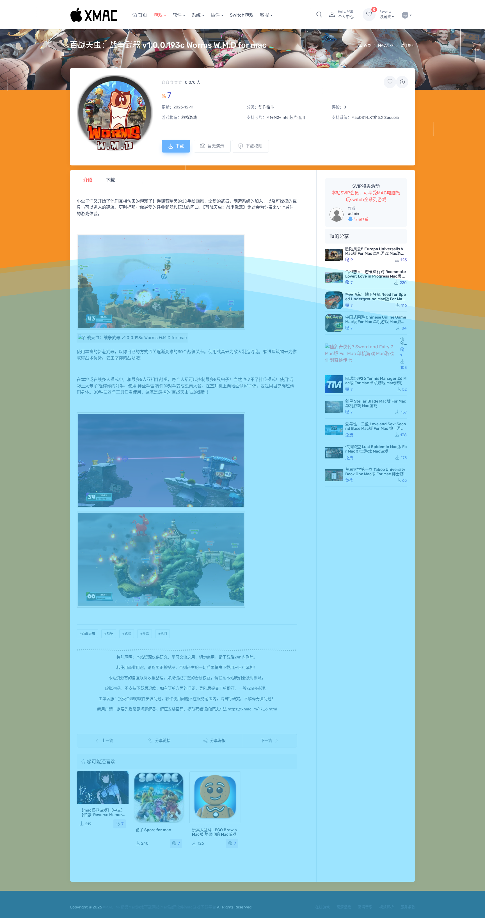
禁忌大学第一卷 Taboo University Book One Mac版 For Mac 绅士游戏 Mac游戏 (375, 474)
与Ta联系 (360, 219)
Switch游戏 (241, 15)
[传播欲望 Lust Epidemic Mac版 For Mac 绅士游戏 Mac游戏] (334, 453)
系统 (196, 15)
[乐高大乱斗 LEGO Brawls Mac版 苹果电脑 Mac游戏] (215, 797)
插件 (215, 15)
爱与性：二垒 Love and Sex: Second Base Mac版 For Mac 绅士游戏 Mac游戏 (375, 428)
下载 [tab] (110, 180)
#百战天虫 (87, 634)
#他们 (162, 634)
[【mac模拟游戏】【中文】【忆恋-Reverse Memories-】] (103, 787)
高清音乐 (365, 907)
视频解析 (386, 907)
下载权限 (254, 146)
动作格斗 (408, 45)
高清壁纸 (344, 907)
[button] (319, 14)
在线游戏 (322, 907)
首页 (142, 15)
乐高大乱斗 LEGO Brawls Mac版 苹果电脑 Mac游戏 (214, 832)
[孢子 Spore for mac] (159, 797)
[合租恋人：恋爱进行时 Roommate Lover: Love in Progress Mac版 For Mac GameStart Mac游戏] (334, 278)
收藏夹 (385, 14)
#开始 (144, 634)
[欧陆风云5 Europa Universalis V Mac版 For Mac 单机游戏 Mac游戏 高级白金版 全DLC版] (334, 255)
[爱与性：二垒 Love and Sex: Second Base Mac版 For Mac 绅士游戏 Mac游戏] (334, 430)
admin (353, 213)
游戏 (158, 15)
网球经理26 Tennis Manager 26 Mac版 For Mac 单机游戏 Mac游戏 (375, 380)
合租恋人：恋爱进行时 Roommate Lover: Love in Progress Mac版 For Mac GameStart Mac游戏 (376, 276)
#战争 (108, 634)
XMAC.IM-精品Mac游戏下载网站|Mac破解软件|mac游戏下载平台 (159, 907)
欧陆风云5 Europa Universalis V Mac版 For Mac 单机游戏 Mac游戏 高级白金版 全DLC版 (375, 253)
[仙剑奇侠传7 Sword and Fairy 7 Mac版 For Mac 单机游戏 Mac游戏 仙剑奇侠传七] (361, 354)
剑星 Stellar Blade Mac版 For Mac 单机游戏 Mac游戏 (375, 403)
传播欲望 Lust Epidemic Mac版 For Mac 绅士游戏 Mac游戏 (376, 449)
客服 (264, 15)
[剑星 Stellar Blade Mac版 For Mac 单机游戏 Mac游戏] (334, 407)
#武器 (126, 634)
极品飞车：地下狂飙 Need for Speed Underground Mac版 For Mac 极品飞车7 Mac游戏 (375, 299)
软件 (177, 15)
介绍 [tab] (87, 180)
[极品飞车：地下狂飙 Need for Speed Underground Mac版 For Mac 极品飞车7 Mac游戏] (334, 300)
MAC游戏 (385, 45)
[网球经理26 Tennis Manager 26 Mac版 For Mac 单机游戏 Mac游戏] (334, 384)
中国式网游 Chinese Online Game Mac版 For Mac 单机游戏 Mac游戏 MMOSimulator (375, 322)
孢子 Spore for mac (153, 830)
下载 (179, 146)
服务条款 (408, 907)
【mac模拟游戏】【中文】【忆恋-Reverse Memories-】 (102, 815)
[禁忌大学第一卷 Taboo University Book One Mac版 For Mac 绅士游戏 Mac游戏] (334, 475)
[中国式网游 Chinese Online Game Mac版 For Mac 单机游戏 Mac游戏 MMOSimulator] (334, 323)
